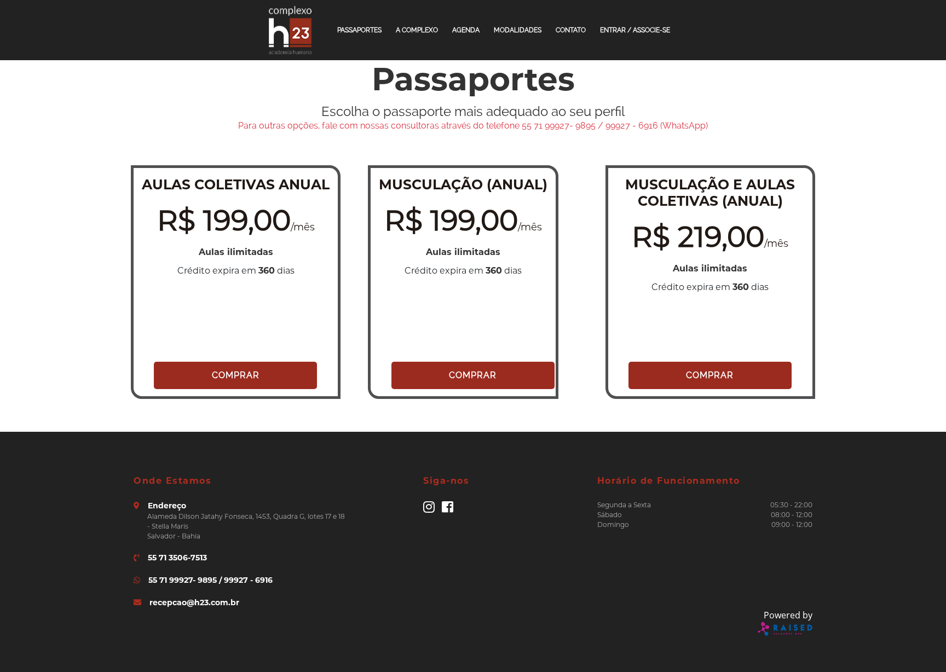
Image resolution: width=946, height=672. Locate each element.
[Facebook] (447, 509)
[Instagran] (429, 509)
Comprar (235, 375)
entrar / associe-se (635, 30)
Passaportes (359, 30)
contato (571, 30)
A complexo (417, 30)
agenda (466, 30)
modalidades (517, 30)
